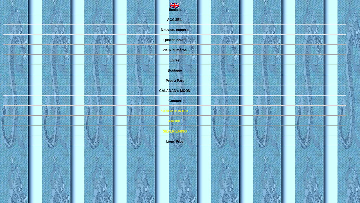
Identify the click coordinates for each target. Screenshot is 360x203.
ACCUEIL (174, 20)
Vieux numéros (175, 50)
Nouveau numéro (174, 30)
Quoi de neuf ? (174, 40)
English (175, 10)
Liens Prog (174, 142)
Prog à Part (175, 81)
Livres (175, 60)
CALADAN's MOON (174, 91)
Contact (174, 101)
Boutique (175, 70)
